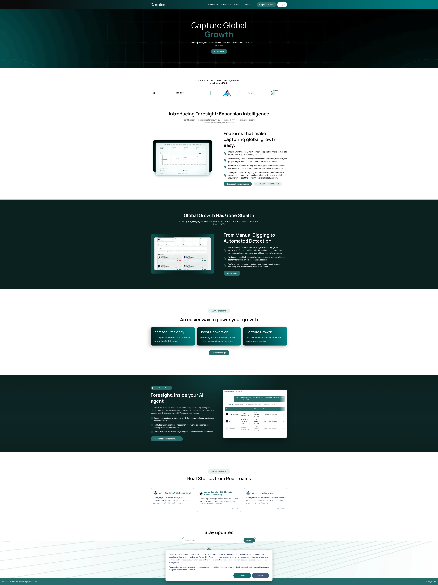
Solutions (225, 4)
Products (211, 4)
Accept (242, 575)
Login (282, 4)
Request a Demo (266, 4)
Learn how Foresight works (268, 184)
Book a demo (219, 51)
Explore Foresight (219, 352)
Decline (260, 575)
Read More (178, 503)
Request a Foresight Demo (238, 184)
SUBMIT (249, 540)
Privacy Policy (430, 581)
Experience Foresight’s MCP (165, 439)
